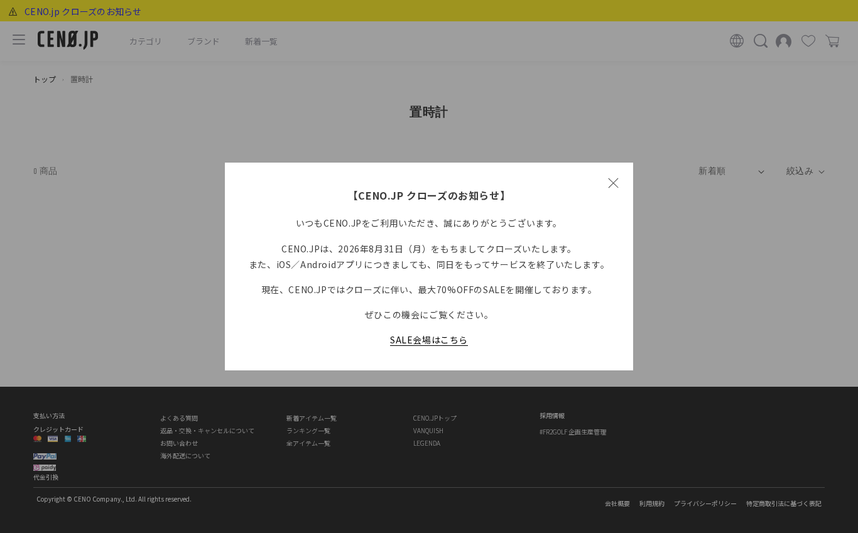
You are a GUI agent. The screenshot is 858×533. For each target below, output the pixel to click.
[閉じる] (613, 183)
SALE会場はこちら (429, 339)
